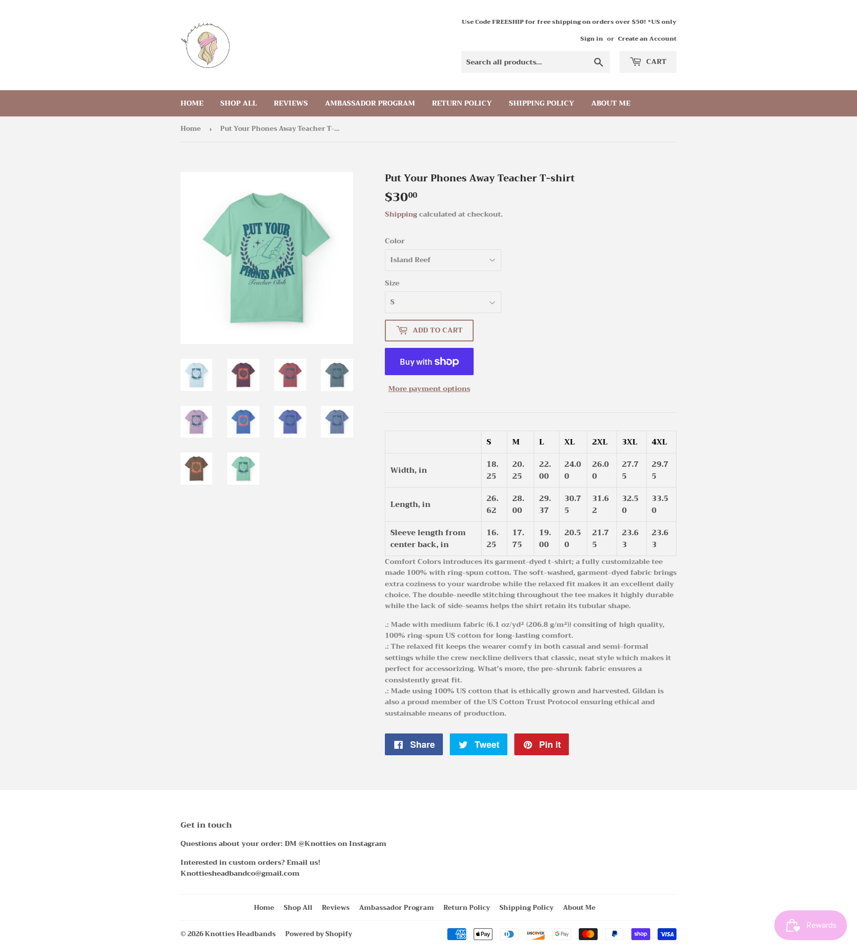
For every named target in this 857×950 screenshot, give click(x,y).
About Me (610, 103)
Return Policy (462, 103)
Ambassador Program (370, 103)
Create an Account (647, 39)
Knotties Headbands (240, 934)
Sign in (591, 39)
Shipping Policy (541, 103)
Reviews (291, 103)
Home (192, 103)
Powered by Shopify (318, 934)
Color (395, 240)
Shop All (238, 103)
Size (392, 283)
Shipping (401, 214)
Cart (655, 61)
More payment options (429, 388)
